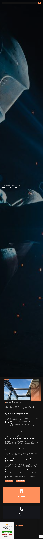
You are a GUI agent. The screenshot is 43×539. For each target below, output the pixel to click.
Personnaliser (7, 536)
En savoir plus (9, 480)
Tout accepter (7, 532)
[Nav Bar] (39, 3)
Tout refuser (7, 534)
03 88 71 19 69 (21, 515)
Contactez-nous (20, 480)
